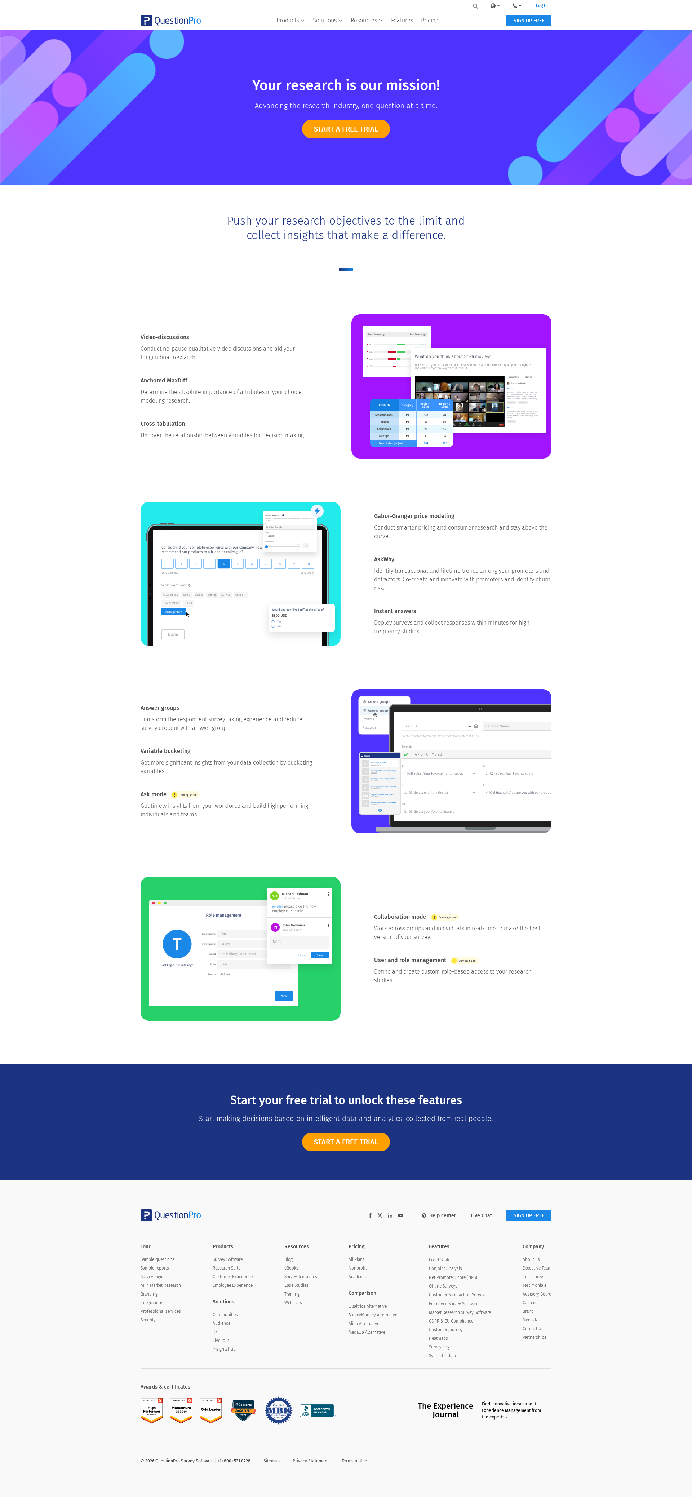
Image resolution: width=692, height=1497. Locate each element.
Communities (225, 1314)
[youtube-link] (400, 1216)
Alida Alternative (364, 1323)
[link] (495, 5)
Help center (442, 1216)
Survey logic (152, 1276)
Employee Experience (233, 1285)
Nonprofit (358, 1268)
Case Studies (296, 1285)
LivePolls (221, 1340)
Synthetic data (442, 1355)
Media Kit (531, 1320)
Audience (221, 1323)
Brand (528, 1311)
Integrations (152, 1302)
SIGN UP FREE (529, 21)
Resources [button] (364, 20)
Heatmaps (438, 1338)
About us (531, 1259)
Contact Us (533, 1328)
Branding (149, 1294)
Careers (530, 1302)
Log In (542, 5)
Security (148, 1320)
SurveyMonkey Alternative (373, 1314)
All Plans (357, 1259)
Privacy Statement (311, 1460)
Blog (288, 1259)
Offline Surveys (443, 1286)
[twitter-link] (379, 1216)
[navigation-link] (517, 5)
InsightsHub (224, 1349)
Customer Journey (446, 1329)
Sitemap (271, 1460)
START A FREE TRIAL (346, 129)
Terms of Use (354, 1460)
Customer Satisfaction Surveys (458, 1294)
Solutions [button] (325, 20)
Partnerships (534, 1337)
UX (215, 1331)
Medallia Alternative (367, 1332)
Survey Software (228, 1259)
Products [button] (287, 20)
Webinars (293, 1302)
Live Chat (481, 1216)
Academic (358, 1276)
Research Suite (226, 1268)
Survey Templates (300, 1276)
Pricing (429, 20)
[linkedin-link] (390, 1216)
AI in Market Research (161, 1285)
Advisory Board (537, 1294)
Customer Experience (233, 1276)
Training (292, 1294)
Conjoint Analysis (445, 1268)
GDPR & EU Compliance (451, 1321)
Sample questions (157, 1259)
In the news (533, 1276)
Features (402, 20)
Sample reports (155, 1268)
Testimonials (534, 1285)
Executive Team (537, 1268)
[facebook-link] (370, 1216)
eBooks (291, 1268)
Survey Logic (441, 1347)
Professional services (161, 1311)
